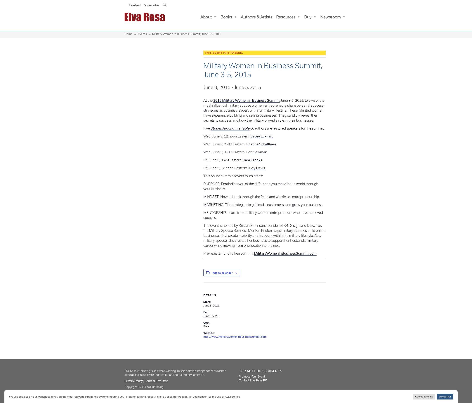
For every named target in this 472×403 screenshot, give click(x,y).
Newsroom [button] (330, 17)
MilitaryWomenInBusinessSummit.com (285, 253)
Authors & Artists (257, 17)
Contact (135, 5)
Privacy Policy (133, 381)
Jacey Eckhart (262, 136)
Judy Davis (256, 168)
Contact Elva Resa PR (253, 380)
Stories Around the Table (230, 128)
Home (128, 34)
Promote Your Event (252, 376)
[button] (163, 4)
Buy (308, 17)
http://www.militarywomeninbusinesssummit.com (235, 336)
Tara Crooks (252, 160)
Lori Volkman (256, 152)
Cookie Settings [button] (424, 396)
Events (142, 34)
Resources (286, 17)
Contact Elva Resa (156, 381)
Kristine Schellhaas (261, 144)
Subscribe (151, 5)
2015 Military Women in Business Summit (246, 100)
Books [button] (226, 17)
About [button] (206, 17)
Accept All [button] (445, 396)
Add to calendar (222, 273)
